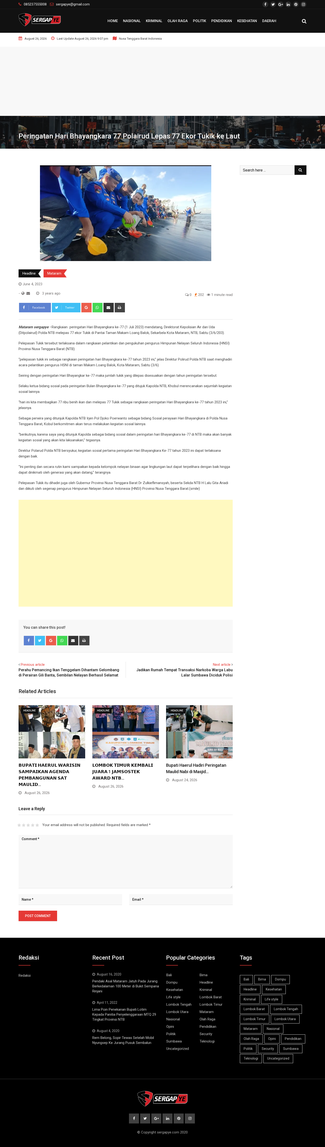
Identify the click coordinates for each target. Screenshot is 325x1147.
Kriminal (154, 21)
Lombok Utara (177, 1012)
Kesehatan (247, 21)
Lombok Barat (211, 997)
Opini (170, 1026)
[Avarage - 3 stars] (28, 825)
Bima (203, 975)
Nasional (132, 21)
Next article (222, 664)
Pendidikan (221, 21)
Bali (169, 975)
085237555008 (35, 4)
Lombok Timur (211, 1004)
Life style (173, 997)
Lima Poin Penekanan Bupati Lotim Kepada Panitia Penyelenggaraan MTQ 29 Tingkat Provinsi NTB (124, 1014)
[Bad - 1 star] (19, 825)
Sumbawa (174, 1041)
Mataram (54, 273)
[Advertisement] (162, 80)
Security (206, 1034)
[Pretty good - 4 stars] (32, 825)
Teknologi (207, 1041)
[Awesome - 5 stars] (37, 825)
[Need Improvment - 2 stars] (23, 825)
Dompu (171, 982)
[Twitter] (40, 640)
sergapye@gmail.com (73, 4)
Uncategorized (177, 1049)
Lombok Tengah (179, 1004)
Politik (199, 21)
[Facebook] (29, 640)
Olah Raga (177, 21)
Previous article (33, 664)
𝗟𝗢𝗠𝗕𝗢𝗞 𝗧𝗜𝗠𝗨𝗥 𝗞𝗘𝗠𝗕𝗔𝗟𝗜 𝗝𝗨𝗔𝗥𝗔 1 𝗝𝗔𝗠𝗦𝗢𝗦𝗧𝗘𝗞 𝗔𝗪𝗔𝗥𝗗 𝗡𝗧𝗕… (122, 772)
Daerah (269, 21)
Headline (29, 273)
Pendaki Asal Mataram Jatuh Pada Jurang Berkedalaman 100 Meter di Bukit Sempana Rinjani (125, 986)
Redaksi (25, 975)
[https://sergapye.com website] (23, 293)
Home (113, 21)
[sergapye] (28, 293)
